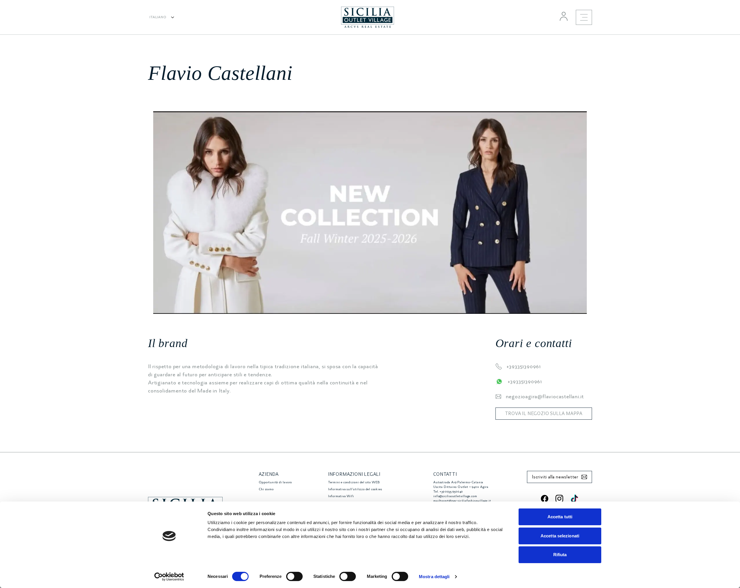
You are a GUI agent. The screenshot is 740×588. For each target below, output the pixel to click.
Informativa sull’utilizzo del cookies (355, 489)
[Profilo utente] (564, 16)
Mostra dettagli (434, 576)
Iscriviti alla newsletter (555, 477)
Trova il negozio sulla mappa (543, 413)
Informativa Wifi (341, 496)
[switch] (294, 576)
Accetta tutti (559, 516)
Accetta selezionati (560, 535)
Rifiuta (560, 554)
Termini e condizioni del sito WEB (354, 482)
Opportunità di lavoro (275, 482)
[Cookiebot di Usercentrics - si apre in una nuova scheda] (169, 576)
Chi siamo (266, 489)
